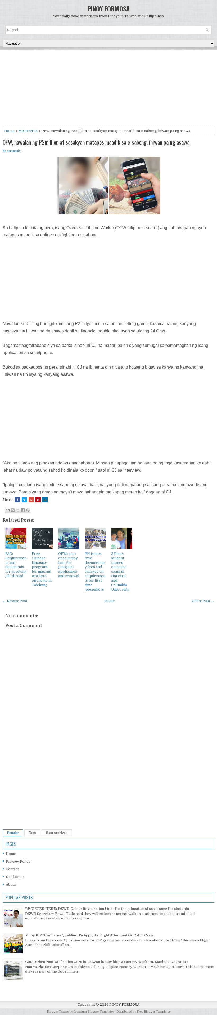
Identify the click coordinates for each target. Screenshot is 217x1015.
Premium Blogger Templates (94, 1011)
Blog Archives (56, 833)
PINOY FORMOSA (109, 8)
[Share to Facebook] (22, 510)
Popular (13, 833)
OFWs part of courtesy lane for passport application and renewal (68, 565)
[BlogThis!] (12, 510)
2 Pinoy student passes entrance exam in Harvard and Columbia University (120, 571)
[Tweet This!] (24, 499)
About (11, 884)
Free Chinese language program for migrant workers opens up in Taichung (42, 569)
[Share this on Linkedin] (45, 499)
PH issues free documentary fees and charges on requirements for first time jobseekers (95, 571)
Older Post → (203, 601)
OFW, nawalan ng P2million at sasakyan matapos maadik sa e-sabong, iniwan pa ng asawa (96, 142)
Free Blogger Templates (153, 1011)
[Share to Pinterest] (27, 510)
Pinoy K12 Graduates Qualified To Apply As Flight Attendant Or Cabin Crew (89, 935)
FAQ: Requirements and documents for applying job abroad (15, 565)
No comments (12, 150)
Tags (32, 833)
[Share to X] (17, 510)
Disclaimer (15, 877)
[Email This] (7, 510)
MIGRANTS (28, 131)
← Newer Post (15, 601)
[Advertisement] (108, 90)
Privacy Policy (18, 861)
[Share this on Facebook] (17, 499)
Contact (12, 869)
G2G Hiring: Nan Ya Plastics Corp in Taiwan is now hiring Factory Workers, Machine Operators (106, 962)
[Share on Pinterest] (38, 499)
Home (9, 131)
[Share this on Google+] (31, 499)
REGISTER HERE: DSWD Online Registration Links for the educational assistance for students (107, 909)
